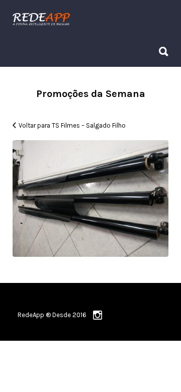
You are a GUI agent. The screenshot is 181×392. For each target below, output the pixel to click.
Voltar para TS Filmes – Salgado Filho (72, 125)
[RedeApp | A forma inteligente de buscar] (88, 19)
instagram (97, 315)
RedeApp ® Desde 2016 (52, 315)
